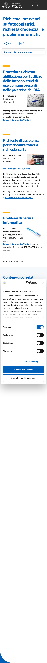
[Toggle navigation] (42, 4)
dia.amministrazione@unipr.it (16, 169)
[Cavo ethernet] (34, 233)
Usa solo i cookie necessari (23, 378)
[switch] (40, 335)
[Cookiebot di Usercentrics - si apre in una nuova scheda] (27, 282)
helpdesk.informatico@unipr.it (19, 198)
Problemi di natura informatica (18, 52)
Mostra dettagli (32, 361)
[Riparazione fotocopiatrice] (34, 160)
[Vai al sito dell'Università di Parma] (7, 5)
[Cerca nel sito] (38, 5)
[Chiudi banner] (43, 283)
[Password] (34, 101)
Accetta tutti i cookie (23, 370)
